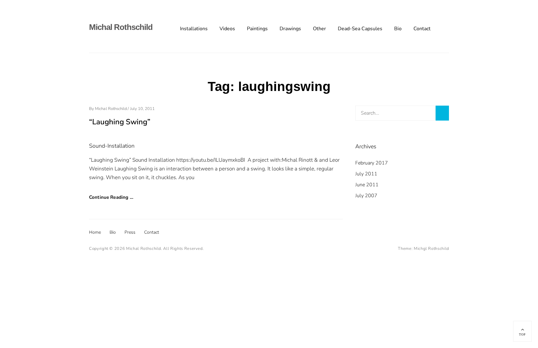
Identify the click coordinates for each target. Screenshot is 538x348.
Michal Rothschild (121, 27)
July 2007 (366, 195)
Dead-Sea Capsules (360, 28)
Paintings (257, 28)
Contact (422, 28)
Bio (398, 28)
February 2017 (371, 163)
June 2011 (367, 184)
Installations (194, 28)
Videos (227, 28)
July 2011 (366, 173)
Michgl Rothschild (431, 248)
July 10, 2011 (142, 109)
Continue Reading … (111, 197)
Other (319, 28)
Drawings (290, 28)
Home (95, 232)
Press (130, 232)
